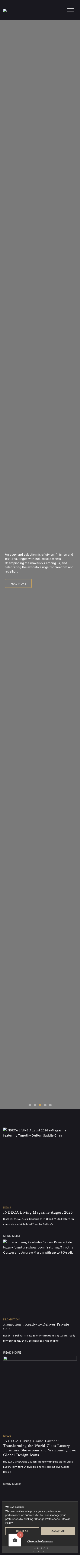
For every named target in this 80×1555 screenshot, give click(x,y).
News (7, 1207)
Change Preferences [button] (40, 1541)
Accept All (57, 1531)
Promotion (11, 1319)
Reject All (22, 1531)
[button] (30, 1105)
